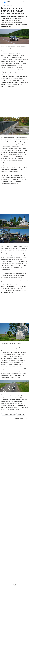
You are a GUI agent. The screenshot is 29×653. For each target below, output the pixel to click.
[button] (14, 36)
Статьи (11, 5)
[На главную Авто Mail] (8, 2)
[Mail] (5, 2)
